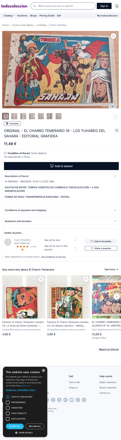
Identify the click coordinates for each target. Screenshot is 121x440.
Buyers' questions (107, 387)
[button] (60, 176)
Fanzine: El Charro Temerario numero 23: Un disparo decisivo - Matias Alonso (68, 324)
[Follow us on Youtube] (72, 400)
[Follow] (113, 36)
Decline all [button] (35, 426)
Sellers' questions (107, 382)
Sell (59, 15)
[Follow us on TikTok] (78, 400)
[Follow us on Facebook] (53, 400)
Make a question (103, 248)
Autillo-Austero (13, 232)
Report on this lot (109, 349)
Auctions (22, 15)
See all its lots (52, 240)
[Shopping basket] (117, 6)
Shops (33, 15)
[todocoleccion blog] (84, 400)
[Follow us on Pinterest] (65, 400)
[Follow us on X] (59, 400)
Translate (13, 123)
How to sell (74, 382)
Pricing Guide (46, 15)
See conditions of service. (53, 256)
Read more (26, 385)
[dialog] (25, 402)
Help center (105, 376)
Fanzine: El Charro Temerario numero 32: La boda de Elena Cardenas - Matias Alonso (23, 324)
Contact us (104, 393)
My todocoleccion (107, 15)
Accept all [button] (14, 426)
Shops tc (73, 387)
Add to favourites (102, 241)
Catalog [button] (8, 15)
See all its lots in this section (55, 247)
